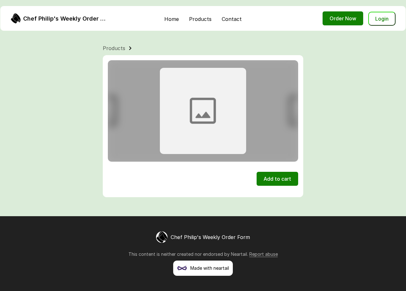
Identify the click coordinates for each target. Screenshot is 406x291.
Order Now (343, 18)
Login (382, 19)
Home (171, 19)
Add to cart (277, 179)
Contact (232, 19)
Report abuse (263, 254)
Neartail (239, 254)
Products (200, 19)
